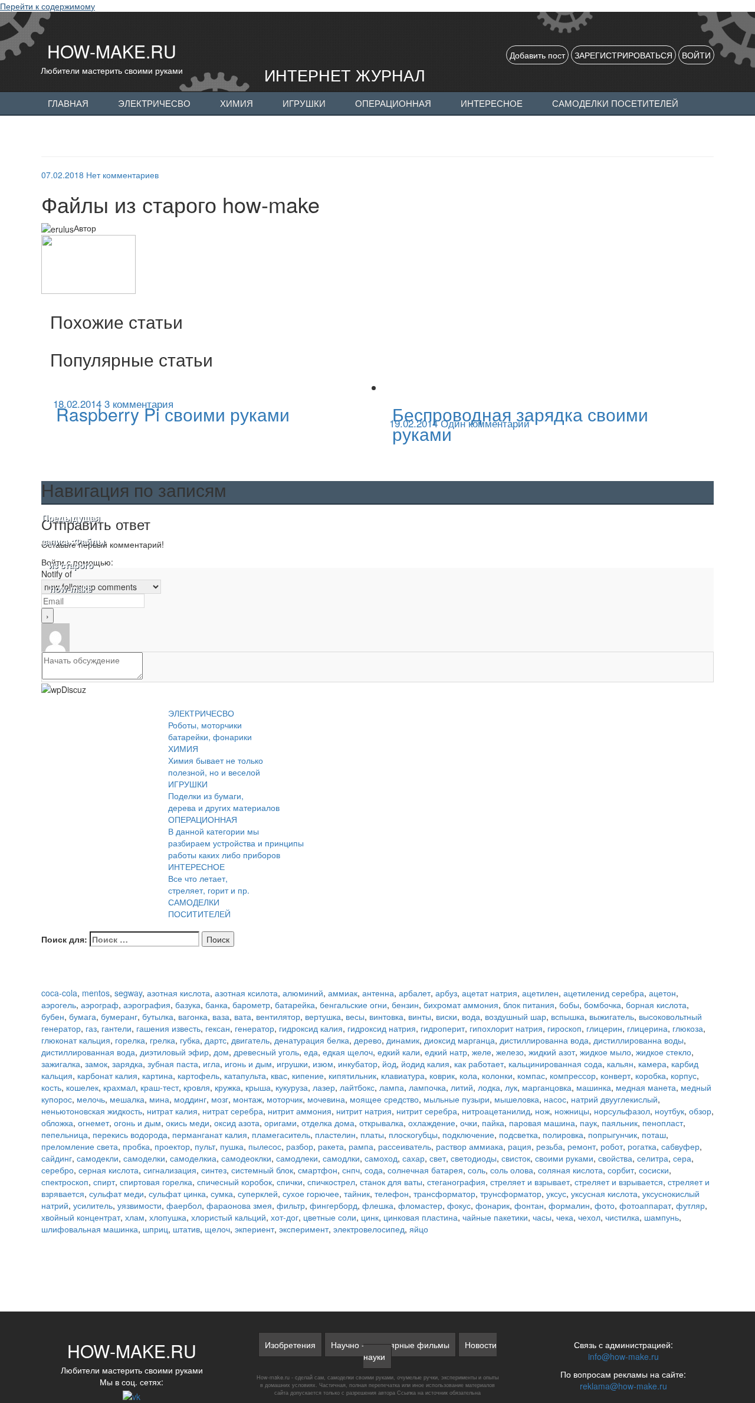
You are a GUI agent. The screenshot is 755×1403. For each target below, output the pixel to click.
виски (446, 1016)
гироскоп (564, 1028)
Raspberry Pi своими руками (173, 414)
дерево (368, 1040)
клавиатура (403, 1075)
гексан (217, 1028)
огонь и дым (137, 1123)
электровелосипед (369, 1229)
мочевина (326, 1099)
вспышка (568, 1016)
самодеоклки (246, 1158)
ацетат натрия (489, 993)
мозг (219, 1099)
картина (157, 1075)
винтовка (386, 1016)
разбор (299, 1146)
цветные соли (329, 1217)
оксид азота (237, 1123)
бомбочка (602, 1004)
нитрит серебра (426, 1111)
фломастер (420, 1205)
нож (542, 1111)
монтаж (247, 1099)
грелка (162, 1040)
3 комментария (138, 403)
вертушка (323, 1016)
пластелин (335, 1134)
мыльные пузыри (457, 1099)
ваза (220, 1016)
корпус (684, 1075)
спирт (104, 1182)
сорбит (621, 1170)
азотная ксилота (246, 993)
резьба (549, 1146)
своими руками (564, 1158)
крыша (258, 1087)
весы (355, 1016)
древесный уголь (266, 1052)
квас (279, 1075)
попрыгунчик (612, 1134)
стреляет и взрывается (619, 1182)
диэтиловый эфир (174, 1052)
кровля (196, 1087)
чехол (589, 1217)
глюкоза (687, 1028)
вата (242, 1016)
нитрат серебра (232, 1111)
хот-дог (284, 1217)
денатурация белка (311, 1040)
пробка (136, 1146)
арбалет (415, 993)
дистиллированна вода (544, 1040)
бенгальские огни (353, 1004)
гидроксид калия (311, 1028)
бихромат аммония (461, 1004)
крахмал (119, 1087)
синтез (213, 1170)
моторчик (285, 1099)
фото (605, 1205)
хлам (135, 1217)
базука (188, 1004)
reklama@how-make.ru (623, 1386)
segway (128, 993)
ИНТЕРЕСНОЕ (492, 104)
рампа (361, 1146)
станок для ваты (391, 1182)
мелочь (91, 1099)
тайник (357, 1193)
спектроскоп (64, 1182)
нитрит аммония (299, 1111)
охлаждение (431, 1123)
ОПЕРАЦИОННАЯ (393, 104)
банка (216, 1004)
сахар (413, 1158)
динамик (402, 1040)
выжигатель (611, 1016)
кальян (620, 1064)
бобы (569, 1004)
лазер (324, 1087)
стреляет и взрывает (530, 1182)
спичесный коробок (234, 1182)
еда (311, 1052)
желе (481, 1052)
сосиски (654, 1170)
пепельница (64, 1134)
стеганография (456, 1182)
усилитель (93, 1205)
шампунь (661, 1217)
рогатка (642, 1146)
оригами (280, 1123)
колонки (497, 1075)
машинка (593, 1087)
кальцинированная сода (555, 1064)
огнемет (93, 1123)
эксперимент (304, 1229)
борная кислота (656, 1004)
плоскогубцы (413, 1134)
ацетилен (540, 993)
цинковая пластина (420, 1217)
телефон (392, 1193)
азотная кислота (178, 993)
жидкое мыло (605, 1052)
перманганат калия (209, 1134)
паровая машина (542, 1123)
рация (519, 1146)
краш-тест (159, 1087)
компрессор (573, 1075)
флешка (377, 1205)
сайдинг (56, 1158)
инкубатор (358, 1064)
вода (471, 1016)
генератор (254, 1028)
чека (564, 1217)
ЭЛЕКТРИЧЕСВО (154, 104)
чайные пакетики (495, 1217)
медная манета (646, 1087)
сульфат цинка (177, 1193)
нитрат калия (172, 1111)
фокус (459, 1205)
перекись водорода (130, 1134)
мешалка (127, 1099)
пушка (232, 1146)
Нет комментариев (122, 175)
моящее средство (384, 1099)
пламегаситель (281, 1134)
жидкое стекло (663, 1052)
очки (468, 1123)
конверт (615, 1075)
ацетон (662, 993)
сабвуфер (680, 1146)
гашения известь (168, 1028)
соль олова (511, 1170)
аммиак (342, 993)
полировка (563, 1134)
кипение (308, 1075)
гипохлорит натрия (506, 1028)
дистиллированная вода (88, 1052)
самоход (381, 1158)
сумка (222, 1193)
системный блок (262, 1170)
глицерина (647, 1028)
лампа (391, 1087)
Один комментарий (485, 423)
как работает (479, 1064)
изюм (323, 1064)
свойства (615, 1158)
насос (555, 1099)
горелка (130, 1040)
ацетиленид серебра (603, 993)
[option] (209, 412)
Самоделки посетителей (615, 104)
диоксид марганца (459, 1040)
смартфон (317, 1170)
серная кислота (108, 1170)
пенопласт (662, 1123)
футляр (690, 1205)
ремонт (581, 1146)
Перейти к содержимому (47, 6)
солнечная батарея (425, 1170)
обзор (700, 1111)
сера (682, 1158)
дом (221, 1052)
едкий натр (446, 1052)
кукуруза (291, 1087)
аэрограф (100, 1004)
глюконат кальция (75, 1040)
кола (468, 1075)
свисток (515, 1158)
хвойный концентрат (80, 1217)
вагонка (193, 1016)
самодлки (341, 1158)
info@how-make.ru (623, 1356)
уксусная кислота (604, 1193)
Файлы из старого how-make (70, 554)
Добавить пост (537, 55)
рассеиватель (404, 1146)
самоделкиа (193, 1158)
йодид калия (425, 1064)
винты (419, 1016)
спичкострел (331, 1182)
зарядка (127, 1064)
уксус (556, 1193)
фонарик (492, 1205)
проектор (172, 1146)
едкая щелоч (348, 1052)
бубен (52, 1016)
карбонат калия (107, 1075)
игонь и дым (248, 1064)
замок (96, 1064)
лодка (489, 1087)
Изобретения (290, 1344)
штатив (186, 1229)
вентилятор (278, 1016)
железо (510, 1052)
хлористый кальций (228, 1217)
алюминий (303, 993)
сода (374, 1170)
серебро (57, 1170)
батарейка (295, 1004)
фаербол (184, 1205)
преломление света (79, 1146)
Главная (68, 104)
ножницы (571, 1111)
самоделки (144, 1158)
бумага (82, 1016)
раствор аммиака (469, 1146)
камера (652, 1064)
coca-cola (59, 993)
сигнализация (169, 1170)
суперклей (258, 1193)
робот (611, 1146)
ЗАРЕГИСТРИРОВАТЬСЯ (623, 55)
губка (190, 1040)
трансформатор (444, 1193)
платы (372, 1134)
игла (211, 1064)
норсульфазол (622, 1111)
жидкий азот (551, 1052)
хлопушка (167, 1217)
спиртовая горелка (156, 1182)
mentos (96, 993)
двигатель (250, 1040)
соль (476, 1170)
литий (462, 1087)
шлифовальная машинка (89, 1229)
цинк (370, 1217)
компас (531, 1075)
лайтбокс (357, 1087)
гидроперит (443, 1028)
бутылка (157, 1016)
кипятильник (352, 1075)
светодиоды (474, 1158)
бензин (405, 1004)
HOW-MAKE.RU (111, 51)
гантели (116, 1028)
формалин (569, 1205)
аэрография (146, 1004)
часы (542, 1217)
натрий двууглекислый (614, 1099)
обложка (57, 1123)
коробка (650, 1075)
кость (51, 1087)
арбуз (446, 993)
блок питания (528, 1004)
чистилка (622, 1217)
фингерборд (333, 1205)
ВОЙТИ (696, 55)
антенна (378, 993)
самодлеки (297, 1158)
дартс (215, 1040)
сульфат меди (116, 1193)
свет (437, 1158)
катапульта (245, 1075)
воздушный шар (515, 1016)
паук (588, 1123)
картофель (198, 1075)
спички (290, 1182)
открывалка (381, 1123)
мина (159, 1099)
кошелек (82, 1087)
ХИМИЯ (236, 104)
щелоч (217, 1229)
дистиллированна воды (638, 1040)
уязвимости (139, 1205)
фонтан (529, 1205)
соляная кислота (570, 1170)
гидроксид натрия (381, 1028)
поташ (654, 1134)
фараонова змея (239, 1205)
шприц (155, 1229)
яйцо (418, 1229)
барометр (251, 1004)
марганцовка (547, 1087)
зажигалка (60, 1064)
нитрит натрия (364, 1111)
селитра (652, 1158)
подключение (468, 1134)
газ (91, 1028)
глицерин (604, 1028)
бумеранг (119, 1016)
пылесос (264, 1146)
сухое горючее (311, 1193)
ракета (331, 1146)
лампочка (427, 1087)
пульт (205, 1146)
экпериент (254, 1229)
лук (511, 1087)
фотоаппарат (645, 1205)
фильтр (291, 1205)
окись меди (187, 1123)
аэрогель (58, 1004)
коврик (442, 1075)
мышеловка (516, 1099)
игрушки (292, 1064)
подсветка (518, 1134)
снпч (351, 1170)
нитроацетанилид (496, 1111)
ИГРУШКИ (304, 104)
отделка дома (327, 1123)
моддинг (190, 1099)
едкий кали (399, 1052)
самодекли (98, 1158)
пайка (493, 1123)
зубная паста (172, 1064)
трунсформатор (510, 1193)
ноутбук (669, 1111)
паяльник (620, 1123)
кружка (228, 1087)
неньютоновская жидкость (91, 1111)
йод (389, 1064)
